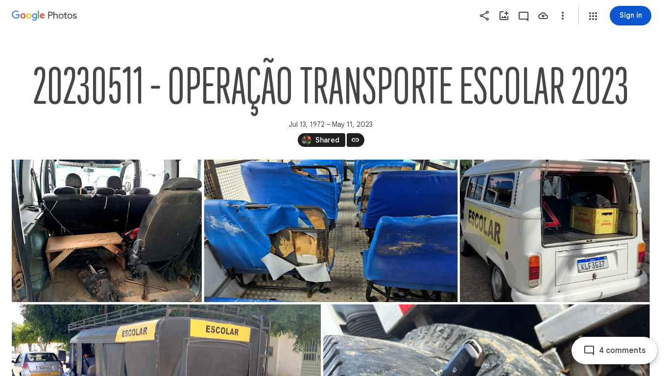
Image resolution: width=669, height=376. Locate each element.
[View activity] (523, 15)
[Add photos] (504, 15)
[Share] (484, 15)
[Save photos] (543, 15)
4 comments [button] (622, 350)
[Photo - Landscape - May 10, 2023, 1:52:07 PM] (331, 231)
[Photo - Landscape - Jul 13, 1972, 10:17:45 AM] (107, 231)
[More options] (563, 15)
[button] (593, 16)
